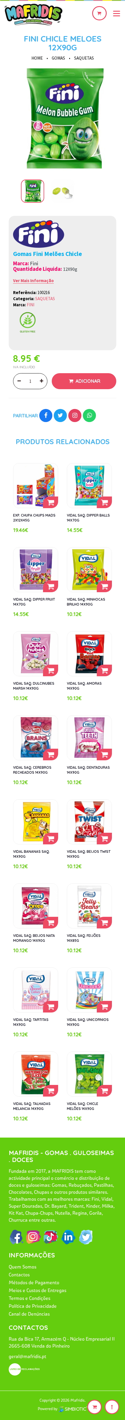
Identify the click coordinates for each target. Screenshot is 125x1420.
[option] (62, 118)
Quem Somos (22, 1267)
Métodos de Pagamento (34, 1282)
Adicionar (87, 381)
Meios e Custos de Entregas (37, 1290)
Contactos (19, 1274)
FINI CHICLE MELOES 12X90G (62, 42)
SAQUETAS (84, 58)
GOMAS (58, 58)
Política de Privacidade (33, 1306)
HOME (37, 58)
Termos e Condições (29, 1298)
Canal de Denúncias (29, 1314)
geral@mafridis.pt (27, 1356)
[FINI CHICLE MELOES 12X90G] (62, 118)
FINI (30, 304)
